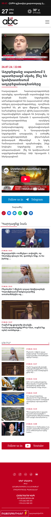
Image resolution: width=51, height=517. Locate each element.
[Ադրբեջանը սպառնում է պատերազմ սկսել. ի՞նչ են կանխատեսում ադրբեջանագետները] (25, 49)
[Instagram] (20, 474)
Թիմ (25, 484)
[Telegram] (25, 474)
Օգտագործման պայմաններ (25, 490)
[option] (25, 3)
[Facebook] (14, 474)
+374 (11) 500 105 (25, 503)
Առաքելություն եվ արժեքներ (25, 487)
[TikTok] (31, 474)
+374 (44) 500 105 (25, 501)
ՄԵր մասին (25, 480)
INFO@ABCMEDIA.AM (25, 498)
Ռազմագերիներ (13, 513)
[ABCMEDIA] (10, 21)
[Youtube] (36, 474)
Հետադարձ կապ (25, 495)
